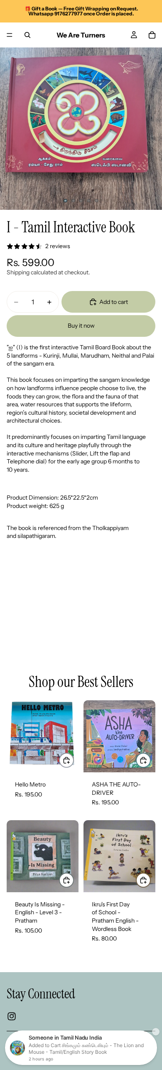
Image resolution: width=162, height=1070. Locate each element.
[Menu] (9, 35)
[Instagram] (12, 1017)
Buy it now (81, 325)
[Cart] (152, 35)
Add (73, 760)
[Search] (27, 35)
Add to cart (113, 302)
